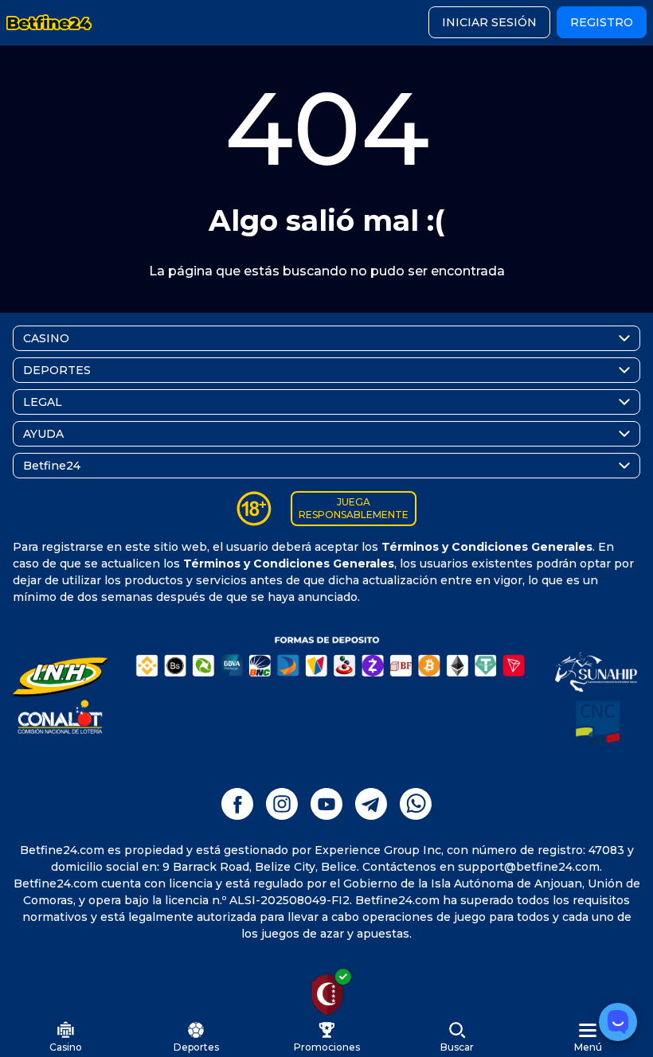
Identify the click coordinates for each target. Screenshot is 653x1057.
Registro (601, 22)
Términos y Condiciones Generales (486, 547)
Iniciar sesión (489, 22)
